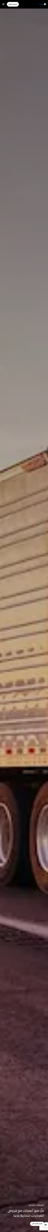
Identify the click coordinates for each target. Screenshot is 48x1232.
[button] (13, 4)
